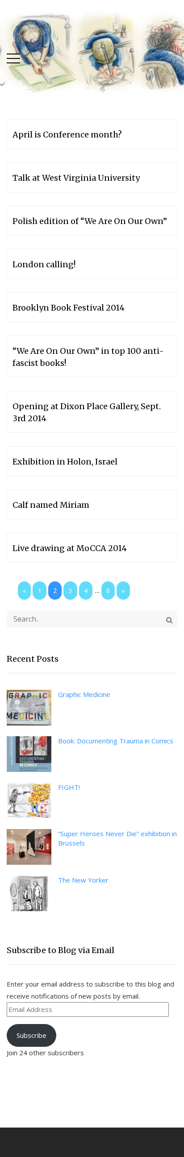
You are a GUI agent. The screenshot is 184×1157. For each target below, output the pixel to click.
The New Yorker (83, 879)
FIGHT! (69, 787)
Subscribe (31, 1035)
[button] (13, 56)
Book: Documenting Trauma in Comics (115, 740)
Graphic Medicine (84, 694)
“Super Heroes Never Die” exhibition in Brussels (117, 838)
